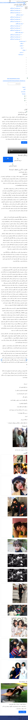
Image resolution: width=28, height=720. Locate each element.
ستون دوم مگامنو (19, 14)
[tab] (17, 159)
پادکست (21, 45)
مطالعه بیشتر (22, 711)
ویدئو (22, 47)
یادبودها (24, 87)
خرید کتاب (24, 142)
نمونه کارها (21, 54)
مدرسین (21, 52)
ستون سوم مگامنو (19, 23)
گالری (24, 89)
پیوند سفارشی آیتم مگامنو (15, 10)
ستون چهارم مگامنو (19, 32)
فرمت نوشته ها (22, 41)
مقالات (21, 43)
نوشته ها (23, 93)
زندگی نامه (23, 91)
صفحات (23, 50)
